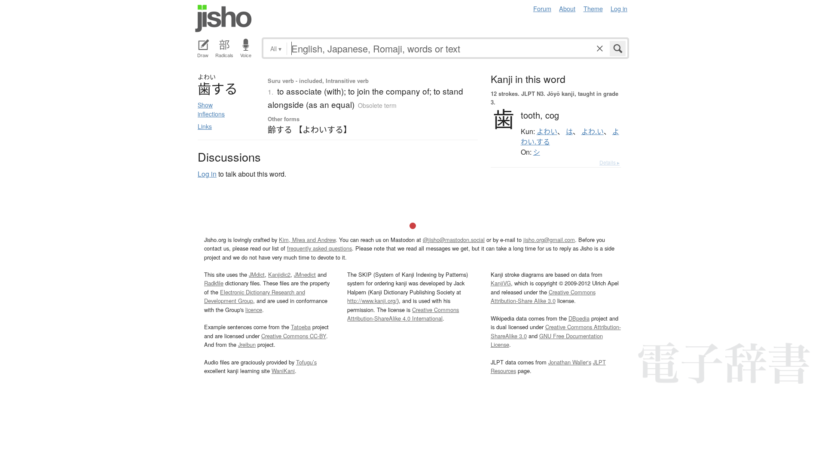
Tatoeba (301, 327)
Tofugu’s (306, 362)
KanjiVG (501, 283)
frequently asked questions (319, 248)
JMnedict (305, 274)
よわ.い (592, 131)
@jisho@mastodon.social (454, 240)
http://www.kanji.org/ (372, 301)
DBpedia (579, 318)
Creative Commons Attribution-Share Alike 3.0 (543, 296)
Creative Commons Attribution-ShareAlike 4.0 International (403, 314)
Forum (542, 8)
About (567, 8)
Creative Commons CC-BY (293, 336)
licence (253, 310)
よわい (547, 131)
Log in (619, 8)
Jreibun (247, 344)
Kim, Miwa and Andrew (307, 240)
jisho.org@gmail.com (549, 240)
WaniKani (283, 371)
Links (205, 126)
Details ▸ (609, 162)
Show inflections (211, 109)
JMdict (257, 274)
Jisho (223, 18)
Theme (593, 8)
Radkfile (213, 283)
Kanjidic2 (279, 274)
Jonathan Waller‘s (569, 362)
